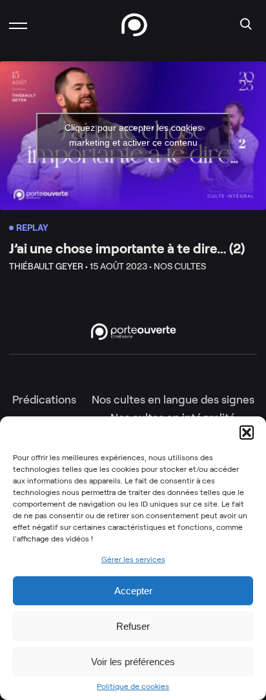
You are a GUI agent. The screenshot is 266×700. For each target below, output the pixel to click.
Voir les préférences (133, 661)
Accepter (133, 590)
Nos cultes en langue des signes (173, 399)
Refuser (133, 626)
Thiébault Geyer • (48, 266)
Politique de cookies (133, 686)
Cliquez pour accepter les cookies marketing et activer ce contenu (133, 135)
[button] (246, 432)
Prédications (44, 399)
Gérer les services (133, 559)
